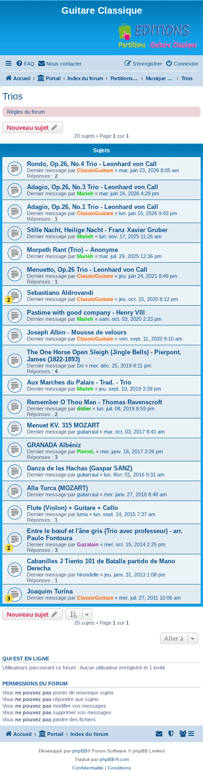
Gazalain (88, 544)
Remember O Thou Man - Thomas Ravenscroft (94, 402)
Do (80, 365)
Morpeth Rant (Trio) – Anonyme (72, 249)
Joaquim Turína (50, 591)
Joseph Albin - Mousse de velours (77, 332)
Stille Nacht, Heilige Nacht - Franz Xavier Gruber (97, 230)
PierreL (85, 451)
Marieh (85, 193)
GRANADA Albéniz (54, 445)
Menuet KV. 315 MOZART (63, 425)
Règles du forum (26, 112)
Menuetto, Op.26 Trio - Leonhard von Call (87, 269)
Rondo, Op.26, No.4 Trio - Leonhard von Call (92, 163)
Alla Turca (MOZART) (57, 488)
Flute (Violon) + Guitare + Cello (72, 507)
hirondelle (88, 574)
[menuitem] (25, 63)
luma (82, 514)
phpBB (79, 750)
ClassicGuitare (95, 170)
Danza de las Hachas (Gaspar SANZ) (79, 468)
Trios (12, 96)
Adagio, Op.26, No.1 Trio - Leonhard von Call (92, 206)
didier (84, 408)
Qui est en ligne (25, 658)
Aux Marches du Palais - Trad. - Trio (79, 382)
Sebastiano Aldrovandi (60, 292)
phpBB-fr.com (114, 759)
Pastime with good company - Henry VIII (86, 312)
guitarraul (87, 431)
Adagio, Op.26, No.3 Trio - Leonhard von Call (92, 187)
